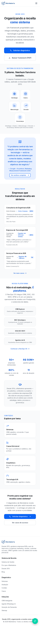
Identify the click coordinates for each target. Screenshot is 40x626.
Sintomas (5, 581)
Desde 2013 (6, 568)
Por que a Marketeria (9, 565)
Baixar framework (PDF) (21, 58)
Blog (3, 572)
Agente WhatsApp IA (9, 604)
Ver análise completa (18, 175)
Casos (4, 591)
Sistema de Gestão (8, 562)
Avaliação (5, 584)
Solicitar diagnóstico (21, 50)
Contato (4, 588)
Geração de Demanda (9, 607)
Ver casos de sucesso (20, 522)
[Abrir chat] (35, 621)
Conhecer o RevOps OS (19, 349)
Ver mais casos (18, 273)
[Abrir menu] (36, 3)
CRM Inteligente (7, 600)
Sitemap (4, 610)
